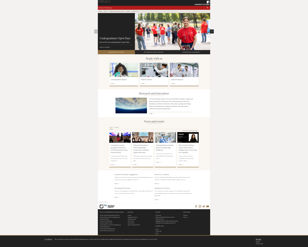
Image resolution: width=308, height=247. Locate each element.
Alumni (157, 229)
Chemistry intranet (160, 219)
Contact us (135, 11)
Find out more (259, 243)
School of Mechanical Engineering (107, 228)
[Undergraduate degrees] (123, 70)
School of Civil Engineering (106, 221)
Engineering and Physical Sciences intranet (165, 217)
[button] (207, 7)
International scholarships (191, 52)
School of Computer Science (106, 223)
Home (100, 11)
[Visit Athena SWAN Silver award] (103, 206)
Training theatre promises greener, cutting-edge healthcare (165, 147)
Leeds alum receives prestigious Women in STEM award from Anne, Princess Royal (119, 149)
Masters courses (146, 79)
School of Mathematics (105, 227)
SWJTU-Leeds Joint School (134, 225)
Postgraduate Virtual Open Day (153, 52)
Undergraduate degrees (119, 79)
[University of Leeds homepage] (202, 3)
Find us (157, 233)
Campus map (158, 231)
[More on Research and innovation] (131, 105)
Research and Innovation (117, 11)
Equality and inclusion (162, 188)
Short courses (131, 221)
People (128, 11)
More (112, 83)
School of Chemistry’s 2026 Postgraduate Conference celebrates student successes (141, 149)
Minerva (185, 217)
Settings (258, 241)
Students (185, 215)
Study (105, 11)
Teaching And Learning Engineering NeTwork (166, 223)
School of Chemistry (105, 8)
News (111, 127)
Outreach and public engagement (126, 174)
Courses (129, 215)
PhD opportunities (132, 219)
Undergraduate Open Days (116, 52)
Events (117, 127)
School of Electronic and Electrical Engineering (110, 225)
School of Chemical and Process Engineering (109, 217)
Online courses (131, 223)
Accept (258, 239)
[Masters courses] (154, 70)
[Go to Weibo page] (203, 206)
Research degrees (177, 79)
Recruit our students (162, 174)
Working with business (122, 188)
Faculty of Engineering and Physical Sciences (110, 215)
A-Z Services (158, 215)
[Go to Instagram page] (200, 206)
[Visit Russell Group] (111, 206)
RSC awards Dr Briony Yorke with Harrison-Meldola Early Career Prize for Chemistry (188, 149)
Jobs (157, 235)
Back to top (102, 202)
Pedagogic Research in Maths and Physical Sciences (167, 221)
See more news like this (189, 130)
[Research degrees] (184, 70)
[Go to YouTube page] (207, 206)
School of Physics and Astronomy (107, 230)
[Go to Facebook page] (196, 206)
